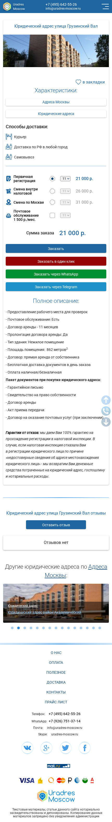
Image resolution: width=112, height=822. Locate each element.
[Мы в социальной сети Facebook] (84, 748)
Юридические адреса (56, 114)
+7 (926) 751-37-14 (64, 721)
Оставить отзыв (56, 525)
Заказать (56, 249)
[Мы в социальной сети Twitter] (65, 748)
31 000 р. (84, 202)
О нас (56, 653)
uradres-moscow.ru (64, 734)
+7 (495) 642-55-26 (61, 4)
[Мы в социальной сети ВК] (27, 748)
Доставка (56, 682)
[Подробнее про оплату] (26, 780)
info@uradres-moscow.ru (63, 8)
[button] (12, 628)
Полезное (56, 672)
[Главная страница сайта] (55, 795)
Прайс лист (56, 702)
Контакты (56, 692)
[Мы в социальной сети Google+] (46, 748)
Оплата (56, 662)
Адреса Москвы (56, 102)
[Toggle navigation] (105, 6)
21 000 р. (84, 179)
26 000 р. (84, 191)
